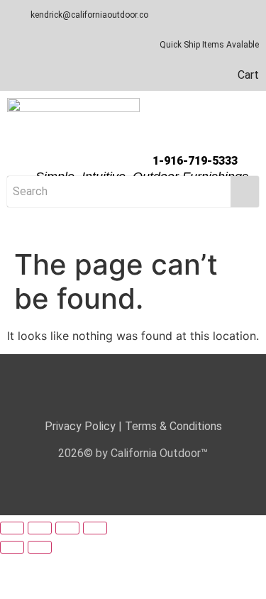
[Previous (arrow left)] (12, 547)
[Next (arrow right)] (40, 547)
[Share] (67, 528)
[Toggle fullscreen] (40, 528)
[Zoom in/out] (12, 528)
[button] (132, 227)
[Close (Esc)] (95, 528)
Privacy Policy (80, 426)
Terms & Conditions (173, 426)
